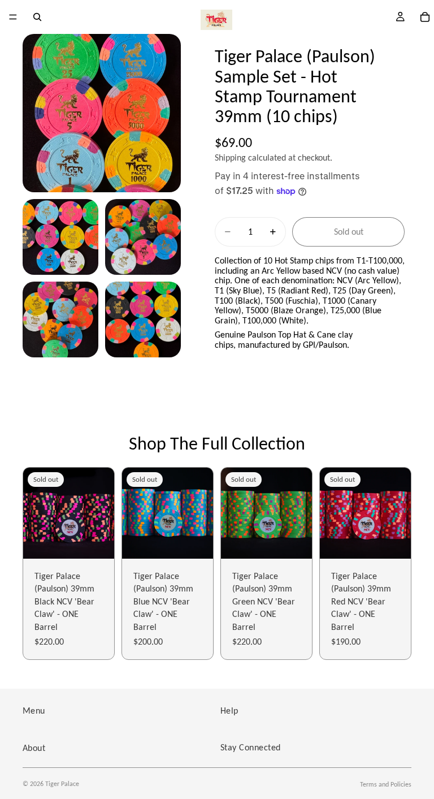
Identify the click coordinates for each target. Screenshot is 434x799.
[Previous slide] (35, 513)
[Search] (37, 17)
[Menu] (13, 17)
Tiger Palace (62, 784)
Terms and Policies (385, 784)
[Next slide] (101, 513)
